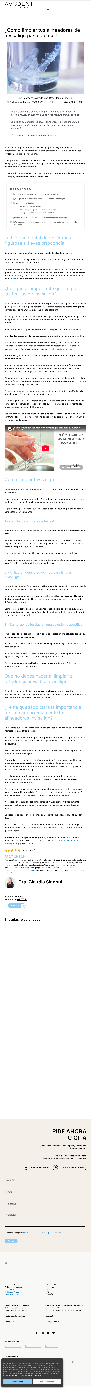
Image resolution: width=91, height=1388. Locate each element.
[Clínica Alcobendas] (26, 1167)
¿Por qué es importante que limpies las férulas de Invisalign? (39, 199)
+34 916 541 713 (11, 1322)
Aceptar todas (17, 1382)
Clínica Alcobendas (39, 1167)
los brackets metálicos (61, 349)
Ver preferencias (47, 1382)
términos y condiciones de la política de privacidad (45, 1233)
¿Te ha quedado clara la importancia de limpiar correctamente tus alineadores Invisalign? (46, 223)
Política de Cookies (12, 1294)
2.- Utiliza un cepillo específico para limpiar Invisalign (36, 210)
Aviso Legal (9, 1289)
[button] (48, 10)
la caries (15, 278)
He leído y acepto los (36, 1233)
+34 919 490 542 (52, 1322)
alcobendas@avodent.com (16, 1316)
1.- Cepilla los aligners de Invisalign (29, 207)
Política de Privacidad (13, 1292)
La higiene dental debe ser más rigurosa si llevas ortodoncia (39, 194)
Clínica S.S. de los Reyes (72, 1167)
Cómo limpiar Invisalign (24, 203)
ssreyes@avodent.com (55, 1316)
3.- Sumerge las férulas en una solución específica (35, 213)
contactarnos (29, 870)
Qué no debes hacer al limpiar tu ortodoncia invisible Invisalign (40, 218)
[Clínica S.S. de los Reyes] (55, 1167)
